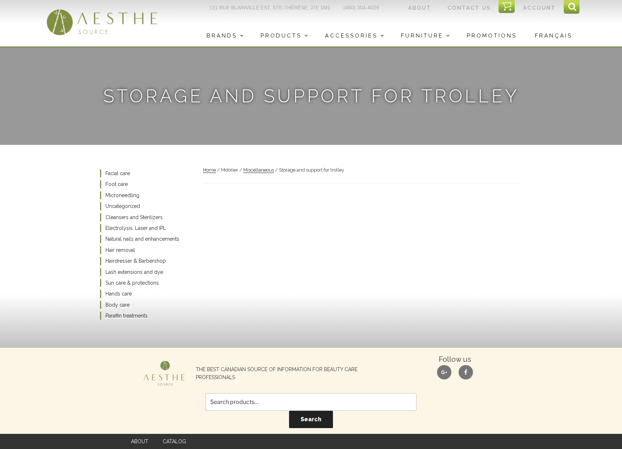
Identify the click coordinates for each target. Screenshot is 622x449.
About (419, 8)
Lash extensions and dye (134, 272)
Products (281, 35)
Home (209, 170)
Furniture (422, 35)
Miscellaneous (258, 170)
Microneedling (122, 195)
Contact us (469, 8)
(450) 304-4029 (361, 7)
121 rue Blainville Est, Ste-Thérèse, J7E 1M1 (269, 7)
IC (509, 7)
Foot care (116, 184)
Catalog (174, 441)
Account (539, 8)
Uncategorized (122, 206)
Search (311, 419)
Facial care (117, 173)
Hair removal (120, 250)
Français (553, 35)
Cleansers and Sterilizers (134, 217)
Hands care (118, 294)
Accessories (351, 35)
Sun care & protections (132, 283)
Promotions (492, 35)
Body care (117, 305)
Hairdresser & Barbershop (135, 261)
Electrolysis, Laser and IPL (135, 228)
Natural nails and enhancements (142, 239)
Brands (222, 35)
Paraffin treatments (126, 316)
